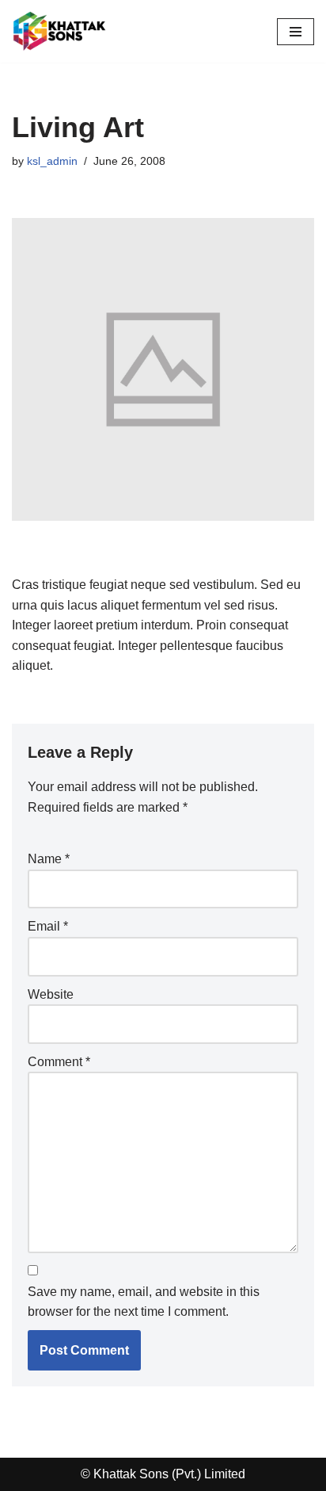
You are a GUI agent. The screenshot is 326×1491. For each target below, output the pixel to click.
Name (49, 859)
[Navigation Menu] (295, 31)
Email (48, 926)
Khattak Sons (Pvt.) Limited (169, 1474)
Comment (59, 1062)
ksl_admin (52, 161)
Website (51, 994)
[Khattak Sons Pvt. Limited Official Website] (59, 31)
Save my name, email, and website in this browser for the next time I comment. (144, 1302)
